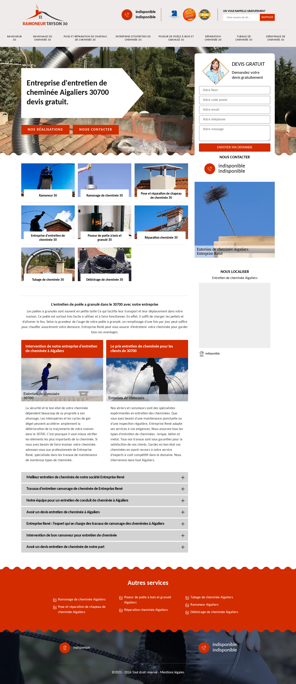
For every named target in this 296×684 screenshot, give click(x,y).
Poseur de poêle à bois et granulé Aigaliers (147, 600)
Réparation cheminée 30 (213, 38)
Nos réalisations (45, 129)
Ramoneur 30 (14, 38)
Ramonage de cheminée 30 (42, 38)
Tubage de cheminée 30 (244, 38)
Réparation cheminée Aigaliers (146, 610)
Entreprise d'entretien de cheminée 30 (133, 38)
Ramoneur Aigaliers (204, 605)
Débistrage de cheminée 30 (275, 38)
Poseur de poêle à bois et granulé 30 (176, 38)
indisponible (146, 12)
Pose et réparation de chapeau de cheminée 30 (85, 38)
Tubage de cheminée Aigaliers (211, 597)
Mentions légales (172, 672)
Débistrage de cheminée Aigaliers (214, 612)
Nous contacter (95, 129)
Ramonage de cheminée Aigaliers (82, 599)
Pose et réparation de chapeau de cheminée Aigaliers (82, 609)
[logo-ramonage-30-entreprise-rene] (41, 14)
